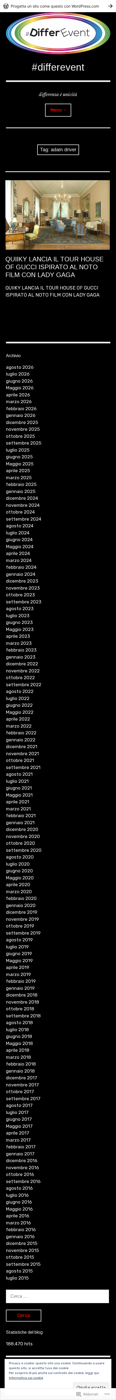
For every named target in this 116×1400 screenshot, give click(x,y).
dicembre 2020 (22, 829)
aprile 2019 (17, 967)
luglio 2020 (18, 864)
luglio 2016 (17, 1195)
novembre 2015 (22, 1250)
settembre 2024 (23, 519)
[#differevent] (58, 33)
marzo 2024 (19, 560)
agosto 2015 (19, 1271)
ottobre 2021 (20, 760)
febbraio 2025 (21, 484)
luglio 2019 (17, 946)
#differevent (58, 67)
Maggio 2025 (19, 463)
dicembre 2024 (22, 498)
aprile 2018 (17, 1050)
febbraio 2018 (21, 1064)
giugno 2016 (19, 1202)
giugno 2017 (19, 1119)
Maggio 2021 (19, 795)
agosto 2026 (19, 367)
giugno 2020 (19, 870)
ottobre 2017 (20, 1091)
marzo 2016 (18, 1222)
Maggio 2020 (20, 877)
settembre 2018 (23, 1015)
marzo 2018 (18, 1057)
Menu (56, 110)
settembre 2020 (24, 850)
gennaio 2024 (20, 574)
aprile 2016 (17, 1215)
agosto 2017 (19, 1105)
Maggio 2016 (19, 1209)
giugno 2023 (19, 622)
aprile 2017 (17, 1133)
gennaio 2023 (20, 657)
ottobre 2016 (20, 1174)
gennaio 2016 (20, 1236)
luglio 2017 (17, 1112)
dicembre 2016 (21, 1160)
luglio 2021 (17, 781)
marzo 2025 (19, 477)
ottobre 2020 (20, 843)
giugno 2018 (19, 1036)
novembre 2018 (22, 1002)
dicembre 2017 (21, 1077)
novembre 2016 (22, 1167)
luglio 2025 (17, 450)
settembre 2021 (23, 767)
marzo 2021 (18, 808)
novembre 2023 (23, 588)
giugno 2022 (19, 705)
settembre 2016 (23, 1181)
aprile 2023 (18, 636)
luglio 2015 (17, 1278)
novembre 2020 (23, 836)
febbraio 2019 (21, 981)
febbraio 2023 (21, 650)
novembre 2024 (23, 505)
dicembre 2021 (21, 746)
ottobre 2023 (20, 594)
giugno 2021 (19, 788)
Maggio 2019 (19, 960)
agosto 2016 (19, 1188)
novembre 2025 (23, 429)
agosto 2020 (20, 857)
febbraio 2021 (21, 815)
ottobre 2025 (20, 436)
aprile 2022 (18, 719)
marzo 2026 (19, 401)
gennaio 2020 (21, 905)
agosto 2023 (19, 608)
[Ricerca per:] (57, 1296)
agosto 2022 (19, 691)
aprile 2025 (18, 470)
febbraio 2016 (21, 1229)
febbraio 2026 (21, 408)
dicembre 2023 (22, 581)
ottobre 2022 (20, 677)
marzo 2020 (19, 891)
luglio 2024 (17, 532)
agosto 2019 (19, 939)
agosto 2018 (19, 1022)
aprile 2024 (18, 553)
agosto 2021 (19, 774)
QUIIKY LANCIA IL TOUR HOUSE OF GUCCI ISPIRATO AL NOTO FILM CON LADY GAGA (54, 266)
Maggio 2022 (19, 712)
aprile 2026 (18, 394)
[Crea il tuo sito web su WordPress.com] (58, 6)
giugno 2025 (19, 456)
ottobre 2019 (20, 926)
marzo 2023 (19, 643)
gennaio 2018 (20, 1071)
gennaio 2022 (20, 739)
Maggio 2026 (19, 387)
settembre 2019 (23, 933)
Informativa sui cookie (26, 1378)
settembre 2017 (23, 1098)
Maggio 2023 (19, 629)
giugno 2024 (19, 539)
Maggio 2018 (19, 1043)
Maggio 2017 (19, 1126)
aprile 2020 (18, 884)
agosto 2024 (19, 525)
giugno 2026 (19, 381)
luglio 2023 (17, 615)
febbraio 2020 (21, 898)
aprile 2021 (17, 801)
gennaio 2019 (20, 988)
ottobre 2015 (20, 1257)
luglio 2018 (17, 1029)
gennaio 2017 (20, 1153)
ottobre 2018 (20, 1008)
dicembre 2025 (22, 422)
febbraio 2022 (21, 732)
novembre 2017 (22, 1084)
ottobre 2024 (20, 512)
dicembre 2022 (22, 663)
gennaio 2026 (20, 415)
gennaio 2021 (20, 822)
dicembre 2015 (21, 1243)
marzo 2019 (18, 974)
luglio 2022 (17, 698)
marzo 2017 (18, 1140)
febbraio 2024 (21, 567)
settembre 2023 (23, 601)
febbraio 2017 (21, 1146)
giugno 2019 (19, 953)
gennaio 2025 (20, 491)
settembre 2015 (23, 1264)
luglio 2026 (17, 374)
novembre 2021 (22, 753)
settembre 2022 (23, 684)
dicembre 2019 (21, 912)
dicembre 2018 (21, 995)
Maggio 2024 (19, 546)
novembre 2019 (22, 919)
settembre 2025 (23, 443)
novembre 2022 (23, 670)
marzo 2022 (19, 726)
